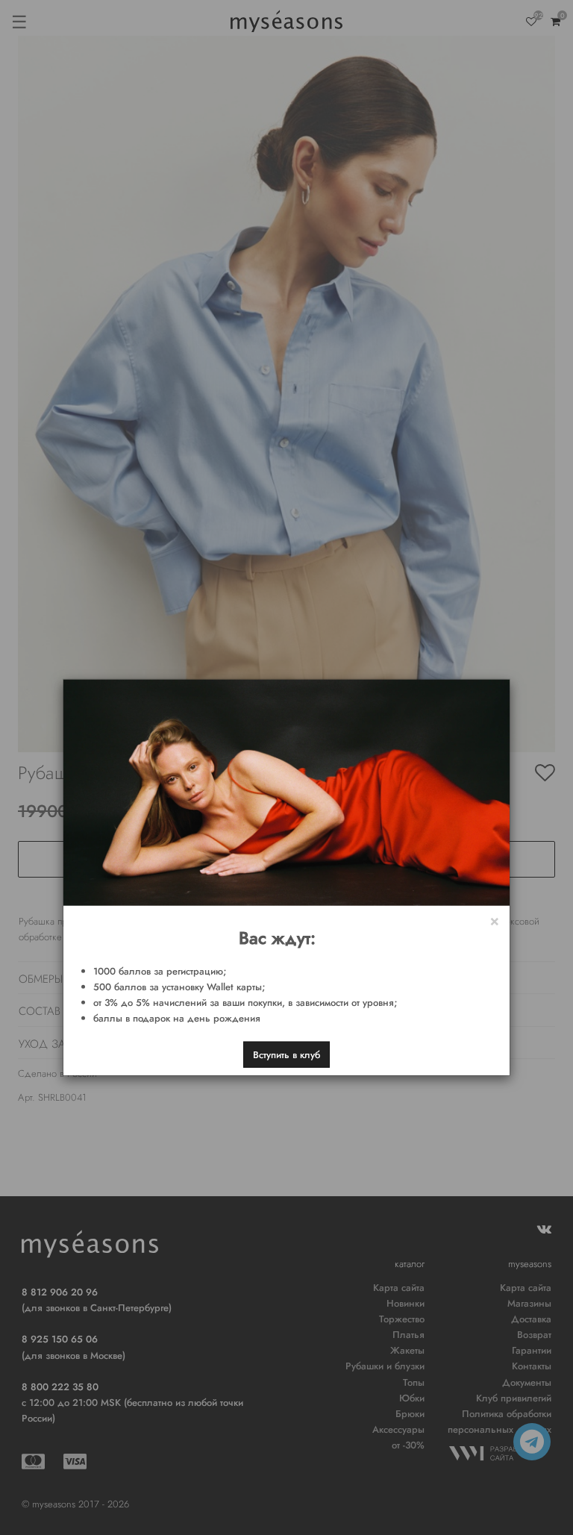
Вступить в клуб (286, 1055)
